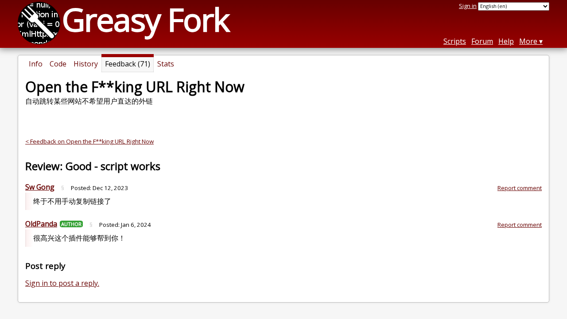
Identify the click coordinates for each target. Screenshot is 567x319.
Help (506, 41)
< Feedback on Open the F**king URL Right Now (89, 141)
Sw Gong (39, 187)
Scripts (454, 41)
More (528, 41)
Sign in (468, 6)
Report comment (519, 188)
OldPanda (41, 224)
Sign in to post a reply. (62, 283)
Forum (482, 41)
